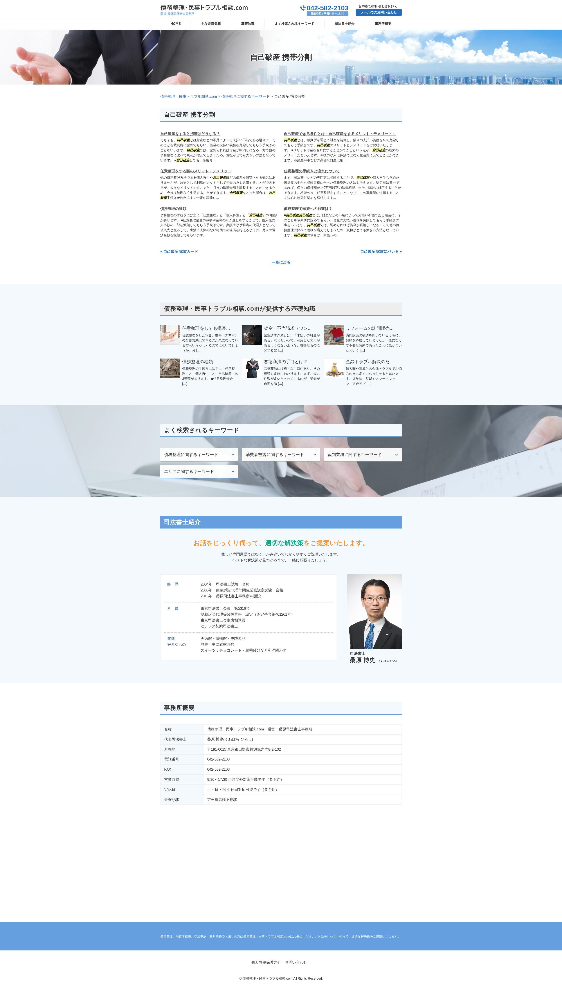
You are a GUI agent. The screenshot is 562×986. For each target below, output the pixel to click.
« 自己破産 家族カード (179, 251)
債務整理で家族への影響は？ (308, 209)
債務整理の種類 (173, 209)
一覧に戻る (281, 262)
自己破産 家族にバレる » (381, 251)
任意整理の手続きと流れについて (312, 171)
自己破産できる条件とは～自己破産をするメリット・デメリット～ (340, 134)
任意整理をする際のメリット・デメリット (195, 171)
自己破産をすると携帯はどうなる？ (190, 134)
